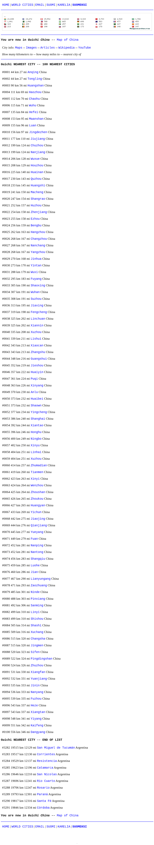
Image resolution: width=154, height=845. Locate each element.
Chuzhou (37, 145)
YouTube (84, 47)
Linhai (36, 452)
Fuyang (36, 279)
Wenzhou (37, 485)
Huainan (37, 172)
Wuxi (34, 272)
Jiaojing (38, 519)
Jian (34, 572)
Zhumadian (39, 465)
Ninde (35, 592)
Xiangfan (38, 672)
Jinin (35, 685)
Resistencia (47, 761)
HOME (5, 5)
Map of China (67, 40)
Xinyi (35, 479)
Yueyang (37, 532)
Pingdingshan (41, 658)
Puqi (34, 379)
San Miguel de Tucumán (56, 747)
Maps (18, 47)
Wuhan (35, 292)
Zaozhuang (39, 585)
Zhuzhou (37, 665)
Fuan (34, 539)
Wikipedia (66, 47)
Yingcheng (39, 412)
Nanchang (38, 245)
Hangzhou (38, 232)
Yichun (36, 512)
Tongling (35, 79)
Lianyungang (41, 579)
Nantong (37, 552)
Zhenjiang (39, 212)
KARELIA (64, 5)
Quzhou (36, 179)
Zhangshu (38, 352)
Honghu (36, 432)
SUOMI (50, 5)
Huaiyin (37, 372)
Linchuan (38, 319)
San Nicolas (47, 774)
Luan (32, 125)
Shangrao (38, 199)
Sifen (35, 652)
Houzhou (37, 165)
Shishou (37, 619)
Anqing (33, 72)
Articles (47, 47)
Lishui (36, 339)
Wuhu (32, 105)
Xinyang (37, 385)
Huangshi (38, 185)
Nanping (37, 545)
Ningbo (36, 439)
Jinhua (36, 259)
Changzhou (39, 239)
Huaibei (37, 399)
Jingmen (37, 645)
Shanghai (38, 419)
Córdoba (43, 807)
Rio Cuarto (46, 781)
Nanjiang (38, 152)
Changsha (38, 638)
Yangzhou (38, 252)
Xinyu (35, 445)
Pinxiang (38, 599)
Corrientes (46, 754)
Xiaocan (37, 345)
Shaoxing (38, 285)
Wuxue (35, 159)
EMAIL (39, 5)
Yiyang (36, 718)
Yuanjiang (39, 678)
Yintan (36, 265)
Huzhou (36, 205)
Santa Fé (44, 801)
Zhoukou (37, 499)
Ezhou (35, 219)
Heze (34, 705)
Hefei (33, 112)
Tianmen (37, 472)
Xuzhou (36, 332)
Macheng (37, 192)
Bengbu (36, 225)
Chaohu (34, 99)
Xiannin (37, 325)
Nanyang (37, 692)
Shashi (36, 625)
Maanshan (36, 119)
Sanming (37, 605)
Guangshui (39, 359)
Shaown (36, 405)
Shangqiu (38, 559)
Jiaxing (37, 305)
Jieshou (37, 365)
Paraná (42, 794)
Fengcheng (39, 312)
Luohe (35, 565)
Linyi (35, 612)
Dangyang (38, 732)
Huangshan (36, 85)
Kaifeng (37, 725)
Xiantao (37, 425)
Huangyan (38, 505)
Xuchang (37, 632)
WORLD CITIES (22, 5)
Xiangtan (38, 712)
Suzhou (36, 299)
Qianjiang (39, 525)
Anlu (34, 392)
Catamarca (45, 767)
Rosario (43, 787)
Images (31, 47)
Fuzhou (36, 698)
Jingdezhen (38, 132)
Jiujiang (37, 139)
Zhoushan (38, 492)
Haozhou (35, 92)
